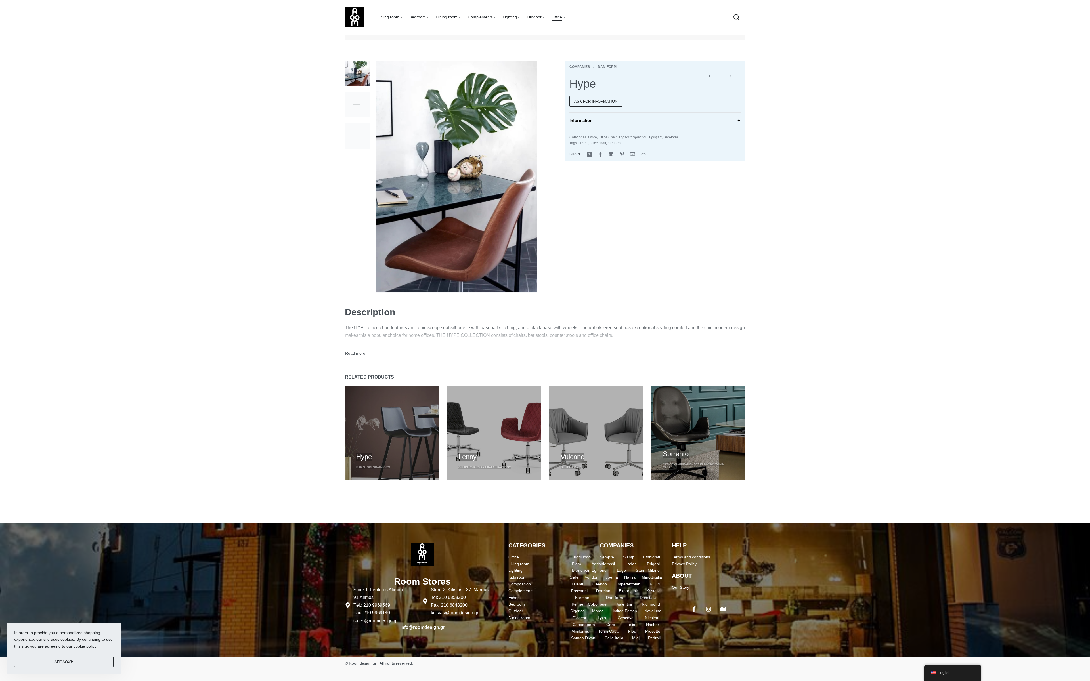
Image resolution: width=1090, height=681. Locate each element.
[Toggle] (355, 353)
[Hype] (392, 433)
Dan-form (607, 67)
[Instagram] (708, 609)
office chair (598, 143)
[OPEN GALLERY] (456, 177)
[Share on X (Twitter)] (589, 154)
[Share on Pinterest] (621, 154)
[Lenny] (494, 433)
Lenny (467, 457)
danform (614, 143)
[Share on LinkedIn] (611, 154)
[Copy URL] (643, 154)
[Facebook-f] (694, 609)
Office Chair (608, 137)
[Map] (723, 609)
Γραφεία (655, 137)
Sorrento (676, 454)
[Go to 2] (357, 104)
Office (592, 137)
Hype (364, 457)
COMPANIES (617, 545)
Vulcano (572, 457)
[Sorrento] (698, 433)
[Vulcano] (596, 433)
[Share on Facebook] (600, 154)
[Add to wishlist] (389, 446)
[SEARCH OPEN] (736, 17)
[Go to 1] (357, 73)
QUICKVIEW (368, 446)
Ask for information (595, 101)
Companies (579, 67)
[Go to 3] (357, 136)
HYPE (583, 143)
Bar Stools (365, 467)
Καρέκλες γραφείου (632, 137)
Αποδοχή (64, 662)
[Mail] (632, 154)
